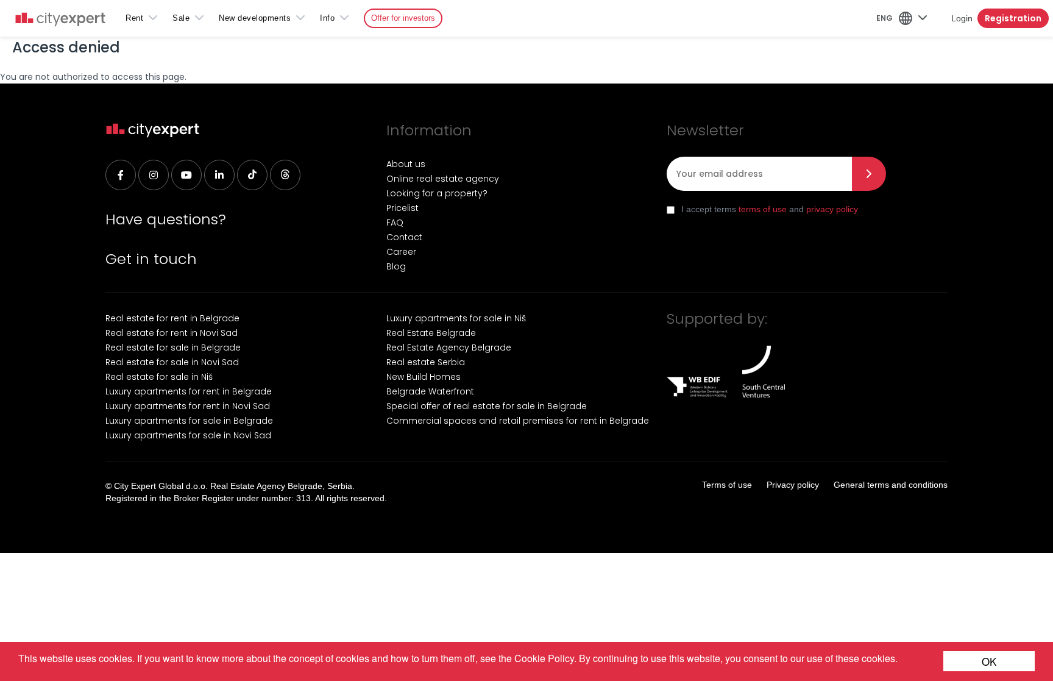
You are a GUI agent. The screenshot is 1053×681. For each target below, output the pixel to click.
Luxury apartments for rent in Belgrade (188, 391)
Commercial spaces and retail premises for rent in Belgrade (517, 421)
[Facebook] (120, 175)
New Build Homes (423, 377)
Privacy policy (793, 485)
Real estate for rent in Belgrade (172, 318)
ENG (884, 18)
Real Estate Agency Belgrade (448, 347)
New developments (255, 18)
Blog (396, 266)
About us (405, 164)
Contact (404, 237)
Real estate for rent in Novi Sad (171, 333)
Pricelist (402, 208)
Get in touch (151, 259)
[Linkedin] (219, 175)
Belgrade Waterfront (430, 391)
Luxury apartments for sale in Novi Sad (188, 435)
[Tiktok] (252, 175)
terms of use (763, 209)
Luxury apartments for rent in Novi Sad (187, 406)
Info (327, 18)
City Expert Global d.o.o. (161, 486)
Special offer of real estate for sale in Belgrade (486, 406)
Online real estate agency (442, 179)
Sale (181, 18)
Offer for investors (403, 18)
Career (401, 252)
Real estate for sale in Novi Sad (172, 362)
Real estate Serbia (425, 362)
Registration (1013, 18)
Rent (134, 18)
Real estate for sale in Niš (159, 377)
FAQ (394, 222)
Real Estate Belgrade (431, 333)
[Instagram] (153, 175)
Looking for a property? (437, 193)
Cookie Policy (544, 658)
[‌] (186, 175)
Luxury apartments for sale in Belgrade (189, 421)
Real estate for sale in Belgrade (173, 347)
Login (962, 18)
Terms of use (727, 485)
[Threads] (285, 175)
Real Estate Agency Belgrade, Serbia (281, 486)
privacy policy (832, 209)
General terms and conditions (891, 485)
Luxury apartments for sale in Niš (456, 318)
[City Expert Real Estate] (60, 20)
